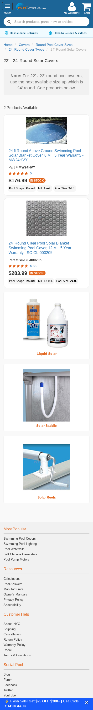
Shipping (10, 629)
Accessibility (12, 605)
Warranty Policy (15, 645)
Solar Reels (46, 497)
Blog (7, 674)
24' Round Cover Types (26, 49)
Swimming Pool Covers (20, 538)
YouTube (10, 695)
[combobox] (46, 21)
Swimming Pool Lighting (20, 544)
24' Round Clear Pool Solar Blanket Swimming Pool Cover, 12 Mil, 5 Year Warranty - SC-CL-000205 (40, 248)
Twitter (8, 690)
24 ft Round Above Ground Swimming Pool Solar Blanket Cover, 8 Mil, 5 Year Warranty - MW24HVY (46, 155)
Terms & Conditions (17, 655)
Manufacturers (13, 589)
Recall (8, 650)
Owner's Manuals (15, 594)
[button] (86, 702)
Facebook (10, 685)
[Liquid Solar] (46, 323)
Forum (8, 679)
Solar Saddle (46, 425)
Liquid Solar (47, 353)
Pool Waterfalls (14, 549)
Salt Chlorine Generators (20, 554)
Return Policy (13, 639)
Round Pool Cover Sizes (54, 45)
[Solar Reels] (46, 467)
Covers (24, 45)
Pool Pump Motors (16, 559)
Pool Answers (13, 584)
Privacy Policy (14, 599)
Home (8, 45)
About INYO (12, 624)
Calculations (12, 578)
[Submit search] (9, 21)
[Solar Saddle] (46, 395)
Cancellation (12, 634)
